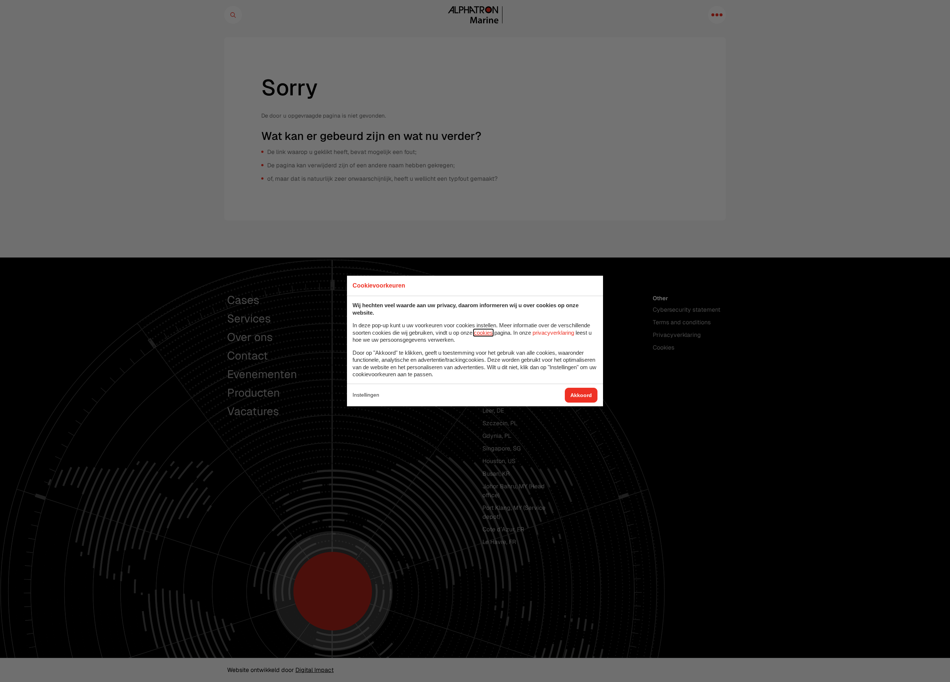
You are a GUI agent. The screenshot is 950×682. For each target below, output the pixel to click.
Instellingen (366, 395)
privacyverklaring (553, 332)
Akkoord (581, 395)
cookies (483, 332)
